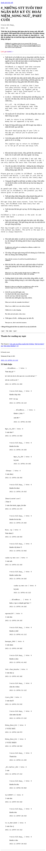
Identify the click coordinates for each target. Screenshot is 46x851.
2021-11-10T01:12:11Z (9, 360)
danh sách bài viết (7, 3)
